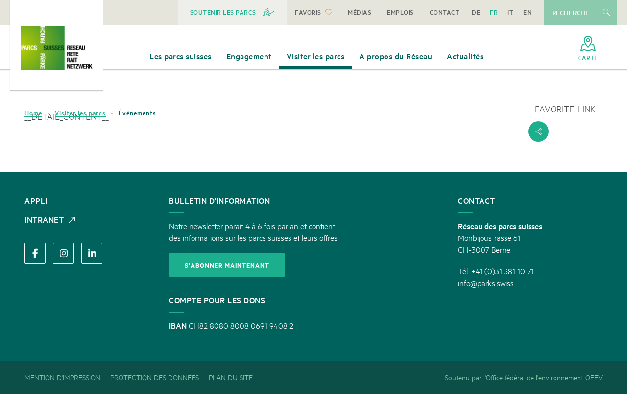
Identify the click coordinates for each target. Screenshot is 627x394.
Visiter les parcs (80, 112)
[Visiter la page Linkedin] (91, 253)
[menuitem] (232, 12)
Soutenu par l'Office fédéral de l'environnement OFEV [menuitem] (524, 377)
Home (33, 112)
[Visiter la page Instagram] (63, 253)
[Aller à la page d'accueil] (56, 48)
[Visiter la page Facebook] (35, 253)
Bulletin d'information (219, 200)
